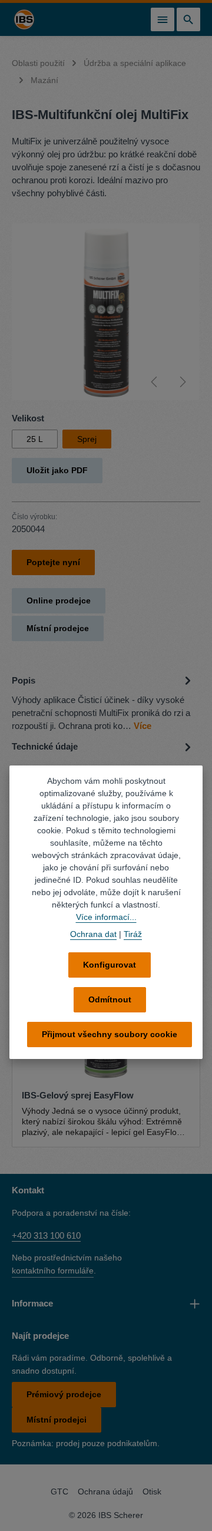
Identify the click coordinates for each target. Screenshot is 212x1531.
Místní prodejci (56, 1419)
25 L (34, 439)
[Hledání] (188, 19)
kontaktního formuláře (53, 1270)
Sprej (87, 439)
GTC (59, 1491)
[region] (106, 311)
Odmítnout (109, 999)
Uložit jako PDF (57, 470)
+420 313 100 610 (46, 1235)
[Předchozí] (155, 381)
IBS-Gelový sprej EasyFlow (78, 1095)
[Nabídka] (162, 19)
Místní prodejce (57, 628)
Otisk (152, 1491)
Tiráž (133, 934)
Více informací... (106, 917)
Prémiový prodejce (63, 1394)
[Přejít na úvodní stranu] (24, 19)
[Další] (182, 381)
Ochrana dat (93, 934)
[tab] (103, 702)
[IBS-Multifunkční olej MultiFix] (106, 311)
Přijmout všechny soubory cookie (109, 1034)
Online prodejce (58, 600)
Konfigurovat (109, 964)
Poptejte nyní (53, 562)
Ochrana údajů (105, 1491)
